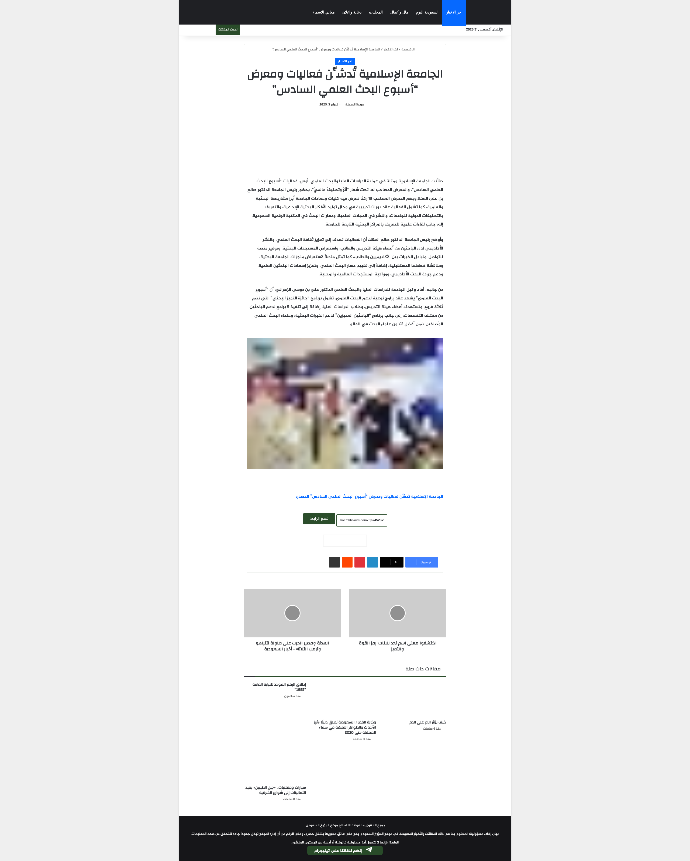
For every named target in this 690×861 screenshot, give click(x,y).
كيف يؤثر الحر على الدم (427, 722)
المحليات (376, 12)
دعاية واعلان (351, 12)
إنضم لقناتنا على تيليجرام (338, 851)
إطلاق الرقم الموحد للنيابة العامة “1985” (279, 687)
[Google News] (345, 540)
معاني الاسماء (324, 12)
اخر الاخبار (454, 12)
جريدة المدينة (354, 104)
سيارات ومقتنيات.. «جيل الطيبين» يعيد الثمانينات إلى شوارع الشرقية (276, 790)
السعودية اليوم (427, 12)
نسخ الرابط (319, 519)
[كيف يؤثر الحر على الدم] (415, 699)
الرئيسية (408, 50)
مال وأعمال (399, 12)
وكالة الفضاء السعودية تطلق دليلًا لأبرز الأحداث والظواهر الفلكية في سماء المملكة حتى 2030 (345, 727)
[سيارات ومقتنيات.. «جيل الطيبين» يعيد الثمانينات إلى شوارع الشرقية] (275, 765)
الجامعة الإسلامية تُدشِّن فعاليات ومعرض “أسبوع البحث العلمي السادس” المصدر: (369, 496)
